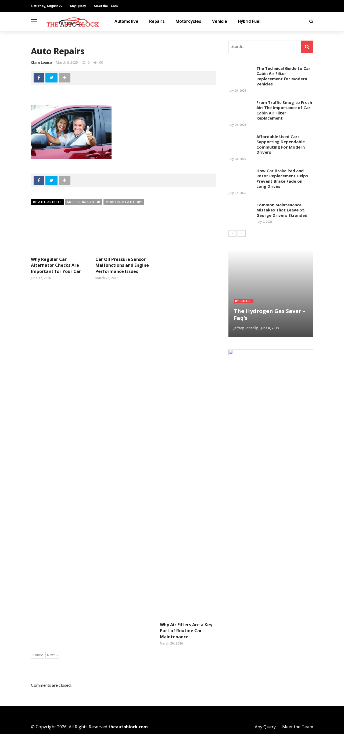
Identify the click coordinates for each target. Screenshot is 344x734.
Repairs (157, 21)
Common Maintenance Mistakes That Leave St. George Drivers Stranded (281, 210)
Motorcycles (188, 21)
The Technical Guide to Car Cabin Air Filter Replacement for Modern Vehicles (283, 76)
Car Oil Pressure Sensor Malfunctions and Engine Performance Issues (122, 265)
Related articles (47, 202)
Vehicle (219, 21)
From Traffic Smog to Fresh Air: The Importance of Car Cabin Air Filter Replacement (284, 110)
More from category (124, 202)
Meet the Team (106, 6)
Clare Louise (41, 62)
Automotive (126, 21)
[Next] (242, 233)
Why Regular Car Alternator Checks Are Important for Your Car (56, 265)
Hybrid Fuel (249, 21)
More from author (83, 202)
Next (51, 655)
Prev (39, 655)
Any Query (78, 6)
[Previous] (232, 233)
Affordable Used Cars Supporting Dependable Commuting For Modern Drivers (280, 144)
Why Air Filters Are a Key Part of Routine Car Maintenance (186, 631)
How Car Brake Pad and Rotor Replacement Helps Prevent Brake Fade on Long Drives (282, 178)
